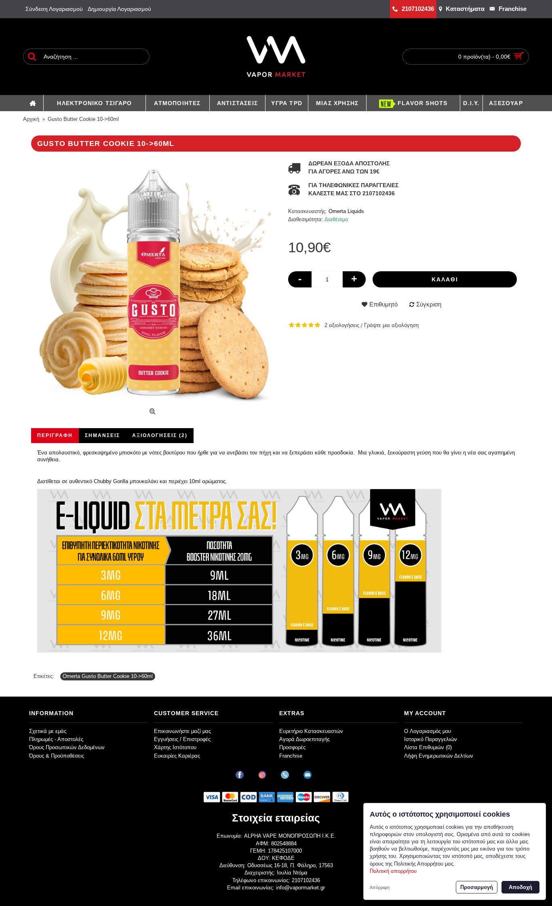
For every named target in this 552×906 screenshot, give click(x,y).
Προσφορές (292, 747)
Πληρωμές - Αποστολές (56, 739)
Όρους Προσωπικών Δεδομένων (67, 747)
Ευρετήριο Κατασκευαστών (311, 731)
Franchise (290, 756)
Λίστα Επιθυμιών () (428, 747)
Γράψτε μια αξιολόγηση (391, 325)
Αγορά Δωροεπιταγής (304, 739)
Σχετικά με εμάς (47, 731)
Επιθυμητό (383, 304)
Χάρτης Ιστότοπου (175, 747)
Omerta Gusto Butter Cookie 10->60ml (108, 676)
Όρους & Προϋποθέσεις (56, 756)
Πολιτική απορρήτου (393, 871)
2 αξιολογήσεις (341, 325)
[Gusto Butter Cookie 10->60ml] (153, 282)
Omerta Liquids (346, 211)
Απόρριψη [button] (380, 887)
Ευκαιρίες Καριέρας (177, 756)
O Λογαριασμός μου (427, 731)
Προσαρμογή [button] (476, 887)
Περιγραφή (55, 435)
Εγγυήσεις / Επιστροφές (182, 739)
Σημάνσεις (102, 435)
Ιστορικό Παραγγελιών (430, 739)
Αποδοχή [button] (520, 887)
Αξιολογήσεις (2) (160, 435)
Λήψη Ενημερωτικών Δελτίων (438, 756)
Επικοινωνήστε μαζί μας (182, 731)
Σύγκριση (428, 304)
